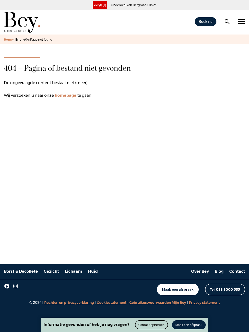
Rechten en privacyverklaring (69, 302)
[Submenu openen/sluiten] (241, 21)
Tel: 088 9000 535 (225, 289)
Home (8, 39)
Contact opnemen (151, 325)
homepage (65, 95)
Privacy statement (204, 302)
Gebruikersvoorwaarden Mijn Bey (157, 302)
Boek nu (206, 21)
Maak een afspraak (178, 289)
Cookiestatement (111, 302)
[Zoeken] (227, 21)
